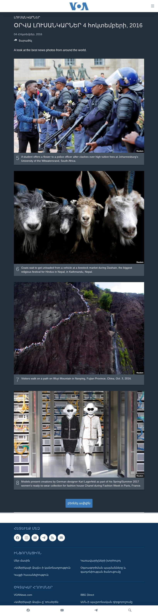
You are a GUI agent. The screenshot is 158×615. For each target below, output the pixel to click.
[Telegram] (96, 610)
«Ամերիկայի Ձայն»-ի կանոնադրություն (42, 567)
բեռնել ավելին (79, 503)
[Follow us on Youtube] (35, 537)
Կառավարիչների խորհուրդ (101, 560)
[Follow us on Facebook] (17, 537)
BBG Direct (87, 595)
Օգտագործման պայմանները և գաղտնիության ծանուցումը (103, 569)
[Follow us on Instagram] (26, 537)
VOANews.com (23, 595)
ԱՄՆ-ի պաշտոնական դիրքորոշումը (107, 602)
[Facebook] (28, 610)
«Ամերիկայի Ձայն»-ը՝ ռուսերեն (36, 602)
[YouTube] (62, 610)
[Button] (23, 41)
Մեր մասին (22, 560)
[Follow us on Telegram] (43, 537)
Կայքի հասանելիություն (31, 575)
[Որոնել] (130, 610)
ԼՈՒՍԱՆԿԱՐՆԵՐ (27, 17)
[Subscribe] (61, 537)
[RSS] (52, 537)
